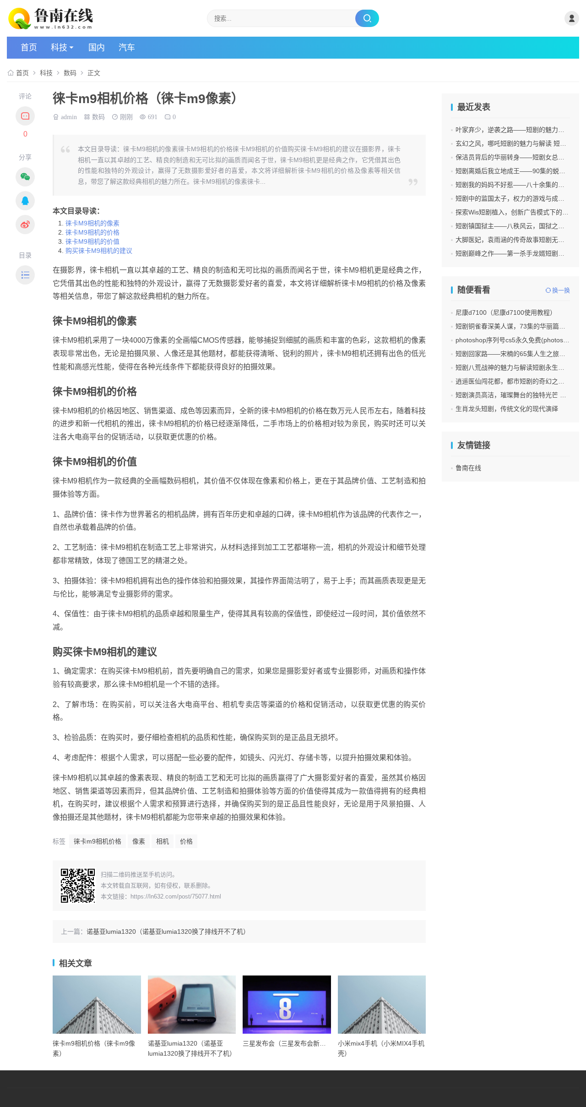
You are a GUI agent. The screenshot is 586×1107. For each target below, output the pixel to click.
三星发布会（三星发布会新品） (287, 1043)
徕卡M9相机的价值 (92, 241)
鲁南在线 (468, 467)
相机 (162, 841)
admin (69, 116)
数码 (70, 73)
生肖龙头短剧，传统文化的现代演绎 (507, 408)
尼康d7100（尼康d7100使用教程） (506, 312)
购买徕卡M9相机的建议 (98, 250)
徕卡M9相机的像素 (92, 223)
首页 (29, 47)
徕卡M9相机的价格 (92, 232)
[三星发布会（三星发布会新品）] (287, 1004)
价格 (186, 841)
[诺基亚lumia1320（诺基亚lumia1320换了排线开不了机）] (192, 1004)
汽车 (127, 47)
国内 (96, 47)
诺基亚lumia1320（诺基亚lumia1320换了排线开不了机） (168, 931)
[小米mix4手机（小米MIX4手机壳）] (382, 1004)
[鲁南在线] (102, 18)
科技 (59, 47)
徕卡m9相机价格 (97, 841)
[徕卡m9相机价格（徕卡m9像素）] (97, 1004)
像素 (138, 841)
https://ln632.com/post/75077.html (175, 896)
